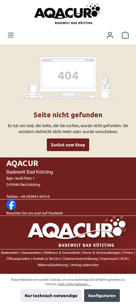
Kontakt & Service (46, 258)
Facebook (55, 212)
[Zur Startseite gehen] (68, 14)
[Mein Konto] (110, 35)
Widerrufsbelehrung (53, 265)
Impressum (109, 258)
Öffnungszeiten (18, 258)
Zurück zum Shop (68, 144)
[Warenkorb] (125, 35)
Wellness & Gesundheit (62, 252)
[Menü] (10, 35)
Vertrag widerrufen (85, 265)
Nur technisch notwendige (51, 295)
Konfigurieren (102, 295)
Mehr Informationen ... (74, 284)
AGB (123, 258)
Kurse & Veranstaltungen (102, 252)
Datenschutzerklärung (80, 258)
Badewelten (10, 252)
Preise (128, 252)
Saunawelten (31, 252)
